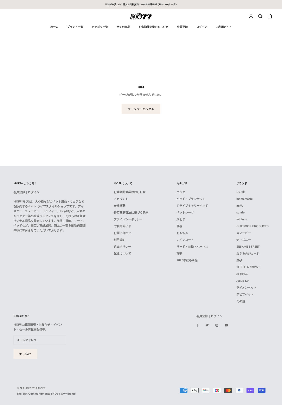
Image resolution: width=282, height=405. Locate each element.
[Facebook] (197, 325)
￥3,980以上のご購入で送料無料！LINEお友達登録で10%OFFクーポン (141, 4)
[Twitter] (207, 325)
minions (241, 219)
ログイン (201, 27)
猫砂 (179, 253)
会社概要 (119, 206)
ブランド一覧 (75, 27)
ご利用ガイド (224, 27)
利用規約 (119, 240)
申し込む (25, 354)
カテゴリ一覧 (100, 27)
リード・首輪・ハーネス (192, 247)
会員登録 (182, 27)
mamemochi (244, 199)
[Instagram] (216, 325)
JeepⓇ (240, 192)
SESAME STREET (248, 247)
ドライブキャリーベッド (192, 206)
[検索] (260, 16)
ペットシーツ (185, 212)
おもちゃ (182, 233)
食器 (179, 226)
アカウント (121, 199)
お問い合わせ (122, 233)
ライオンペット (246, 288)
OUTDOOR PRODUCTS (252, 226)
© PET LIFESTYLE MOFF (31, 388)
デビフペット (245, 294)
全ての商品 (123, 27)
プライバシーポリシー (128, 219)
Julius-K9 (242, 281)
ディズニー (243, 240)
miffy (239, 206)
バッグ (181, 192)
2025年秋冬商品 (187, 260)
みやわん (242, 274)
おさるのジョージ (247, 253)
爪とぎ (181, 219)
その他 (240, 301)
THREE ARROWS (248, 267)
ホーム (54, 27)
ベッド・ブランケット (191, 199)
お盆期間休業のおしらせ (153, 27)
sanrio (240, 212)
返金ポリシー (122, 247)
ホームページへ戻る (141, 109)
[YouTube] (226, 325)
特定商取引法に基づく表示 (131, 212)
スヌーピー (243, 233)
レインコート (185, 240)
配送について (122, 253)
